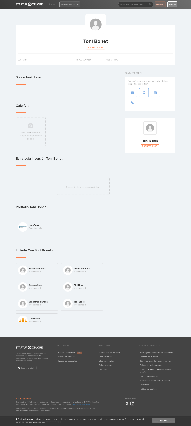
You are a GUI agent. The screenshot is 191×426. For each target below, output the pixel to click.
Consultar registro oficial (81, 404)
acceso (172, 4)
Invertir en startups (66, 357)
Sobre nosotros (105, 365)
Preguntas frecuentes (67, 361)
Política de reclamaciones (151, 365)
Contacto (103, 369)
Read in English (27, 368)
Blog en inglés (105, 357)
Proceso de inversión (149, 357)
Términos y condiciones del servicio (155, 361)
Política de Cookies (148, 389)
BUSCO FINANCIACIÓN (69, 4)
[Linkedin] (132, 403)
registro (160, 4)
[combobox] (135, 4)
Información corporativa (109, 353)
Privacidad (144, 385)
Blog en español (106, 361)
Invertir (52, 4)
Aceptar (163, 420)
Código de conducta (149, 376)
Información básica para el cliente (155, 380)
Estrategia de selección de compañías (156, 353)
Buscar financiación (69, 353)
